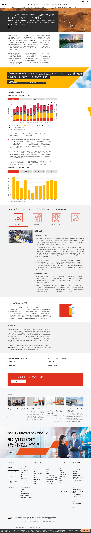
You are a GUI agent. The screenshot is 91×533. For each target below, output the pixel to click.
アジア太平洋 (26, 99)
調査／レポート (15, 7)
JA (87, 1)
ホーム (3, 7)
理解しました (85, 530)
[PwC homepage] (4, 3)
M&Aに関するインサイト (24, 7)
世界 (13, 99)
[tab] (18, 224)
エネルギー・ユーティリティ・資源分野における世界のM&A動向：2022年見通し (62, 7)
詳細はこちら (12, 452)
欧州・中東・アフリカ (39, 99)
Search (87, 4)
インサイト (8, 7)
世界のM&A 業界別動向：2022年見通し (38, 7)
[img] (9, 27)
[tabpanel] (46, 260)
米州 (52, 99)
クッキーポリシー (54, 531)
